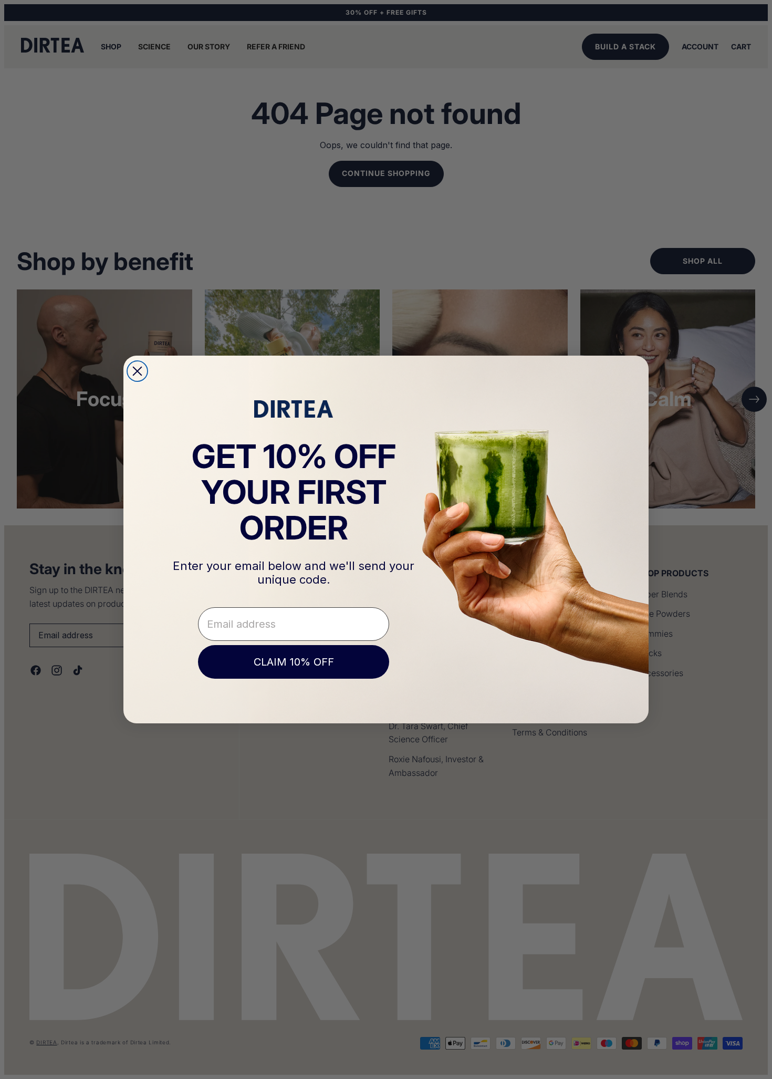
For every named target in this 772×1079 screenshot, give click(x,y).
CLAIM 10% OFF (294, 662)
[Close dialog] (137, 371)
